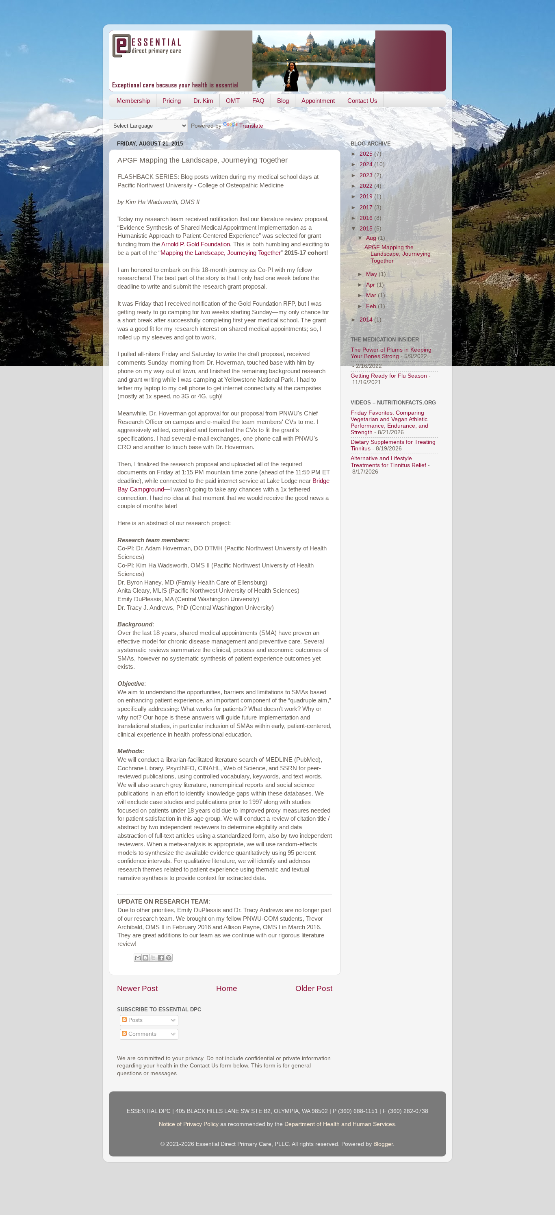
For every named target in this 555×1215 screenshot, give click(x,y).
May (372, 274)
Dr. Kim (203, 100)
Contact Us (362, 100)
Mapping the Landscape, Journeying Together (220, 253)
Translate (251, 126)
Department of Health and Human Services (339, 1124)
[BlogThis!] (145, 958)
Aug (372, 238)
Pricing (172, 100)
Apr (371, 285)
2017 (367, 207)
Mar (372, 295)
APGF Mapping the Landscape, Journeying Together (397, 253)
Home (226, 988)
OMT (233, 100)
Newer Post (137, 988)
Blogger (383, 1144)
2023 (367, 175)
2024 (367, 164)
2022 (367, 186)
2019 (367, 196)
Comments (141, 1034)
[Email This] (138, 958)
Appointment (318, 100)
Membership (133, 100)
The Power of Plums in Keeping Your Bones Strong (391, 353)
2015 (367, 229)
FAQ (258, 100)
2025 (367, 154)
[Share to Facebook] (161, 958)
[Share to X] (153, 958)
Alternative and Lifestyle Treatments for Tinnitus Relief (388, 461)
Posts (135, 1020)
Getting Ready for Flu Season (389, 376)
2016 (367, 218)
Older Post (313, 988)
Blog (283, 100)
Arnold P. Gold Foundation (195, 244)
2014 (367, 320)
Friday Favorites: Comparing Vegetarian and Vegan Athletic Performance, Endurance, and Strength (389, 423)
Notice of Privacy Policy (189, 1124)
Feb (372, 306)
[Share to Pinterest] (169, 958)
